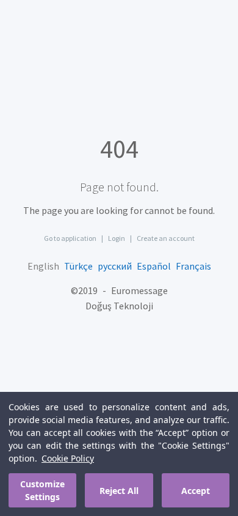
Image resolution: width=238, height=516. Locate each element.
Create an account (166, 238)
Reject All (119, 490)
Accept (195, 490)
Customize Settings (42, 490)
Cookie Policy (67, 458)
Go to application (70, 238)
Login (116, 238)
